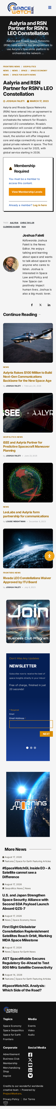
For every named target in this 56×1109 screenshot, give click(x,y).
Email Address (17, 718)
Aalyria (14, 223)
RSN (24, 227)
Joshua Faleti (13, 386)
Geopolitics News (13, 437)
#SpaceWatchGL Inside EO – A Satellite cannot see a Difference (26, 872)
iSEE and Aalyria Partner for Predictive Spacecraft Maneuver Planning (26, 446)
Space (24, 70)
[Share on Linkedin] (49, 305)
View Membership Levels (27, 191)
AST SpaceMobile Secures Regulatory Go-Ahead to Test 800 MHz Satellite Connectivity (27, 963)
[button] (5, 1103)
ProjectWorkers (12, 1093)
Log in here (40, 205)
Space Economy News (24, 920)
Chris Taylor (27, 223)
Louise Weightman (16, 521)
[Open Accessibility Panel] (49, 556)
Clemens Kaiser (11, 227)
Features (9, 861)
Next (46, 733)
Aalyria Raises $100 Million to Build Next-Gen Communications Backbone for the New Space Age (27, 377)
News (15, 70)
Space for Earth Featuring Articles (33, 861)
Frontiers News (11, 66)
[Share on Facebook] (32, 305)
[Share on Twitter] (40, 305)
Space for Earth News (24, 75)
